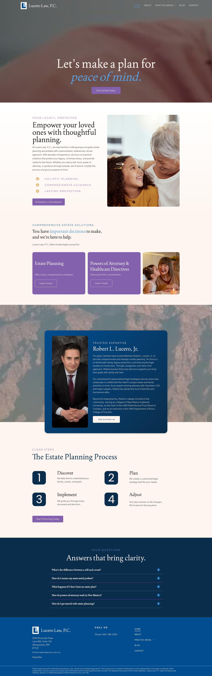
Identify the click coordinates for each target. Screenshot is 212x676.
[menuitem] (137, 5)
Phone (98, 634)
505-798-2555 (109, 634)
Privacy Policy (37, 657)
